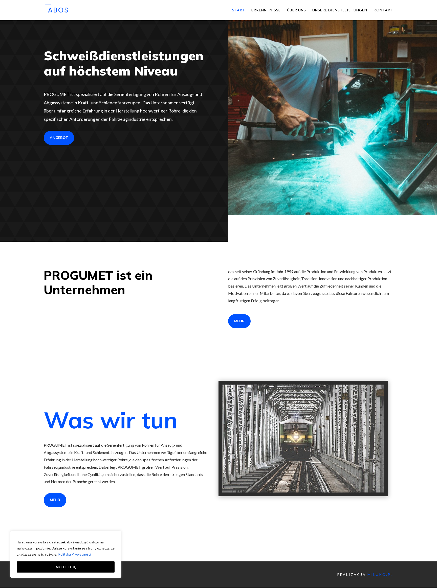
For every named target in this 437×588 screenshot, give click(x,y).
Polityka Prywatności (74, 554)
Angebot (59, 137)
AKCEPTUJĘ (66, 567)
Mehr (55, 500)
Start (238, 10)
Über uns (296, 10)
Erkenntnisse (266, 10)
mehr (239, 321)
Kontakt (383, 10)
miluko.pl (380, 574)
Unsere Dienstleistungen (339, 10)
